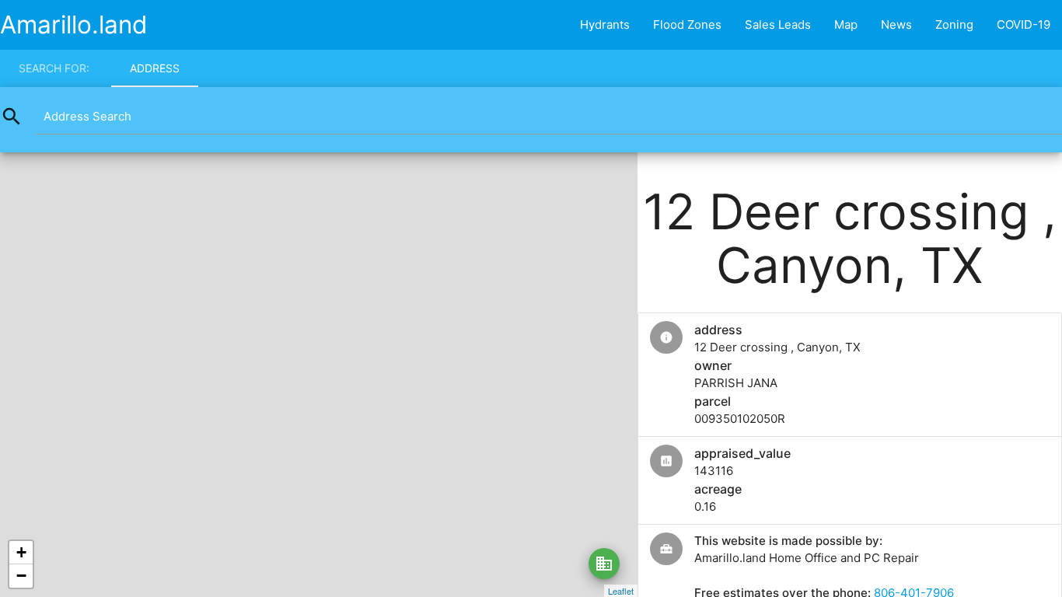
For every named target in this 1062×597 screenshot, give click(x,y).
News (896, 24)
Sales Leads (778, 24)
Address (155, 68)
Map (846, 24)
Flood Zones (687, 24)
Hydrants (605, 24)
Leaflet (621, 591)
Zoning (954, 24)
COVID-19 (1023, 24)
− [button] (21, 575)
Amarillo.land (74, 24)
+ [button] (21, 552)
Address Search (87, 116)
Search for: (54, 68)
